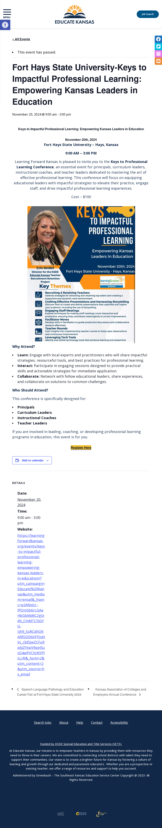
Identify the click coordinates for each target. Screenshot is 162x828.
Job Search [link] (148, 14)
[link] (5, 25)
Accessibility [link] (119, 722)
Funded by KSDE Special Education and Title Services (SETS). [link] (81, 744)
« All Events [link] (21, 39)
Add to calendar (32, 460)
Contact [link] (97, 722)
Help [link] (79, 722)
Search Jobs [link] (42, 722)
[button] (22, 14)
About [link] (63, 722)
